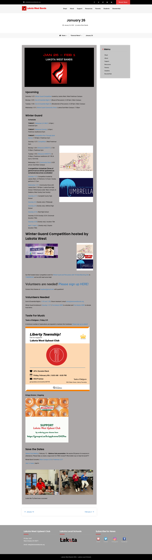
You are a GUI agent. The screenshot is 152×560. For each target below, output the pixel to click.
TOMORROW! (29, 277)
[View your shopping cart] (125, 8)
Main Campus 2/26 (46, 459)
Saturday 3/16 (32, 212)
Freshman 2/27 (58, 459)
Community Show (45, 162)
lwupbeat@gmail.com (47, 289)
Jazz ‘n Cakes (29, 463)
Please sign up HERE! (74, 284)
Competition (42, 141)
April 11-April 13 (33, 225)
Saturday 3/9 (32, 206)
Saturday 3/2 (32, 202)
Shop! (65, 8)
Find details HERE (57, 305)
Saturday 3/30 (32, 222)
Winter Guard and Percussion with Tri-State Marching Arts (71, 275)
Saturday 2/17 (32, 196)
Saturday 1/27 (32, 176)
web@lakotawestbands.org (32, 2)
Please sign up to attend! (80, 324)
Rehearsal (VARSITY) (44, 148)
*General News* (76, 35)
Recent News (123, 2)
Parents (98, 8)
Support (79, 8)
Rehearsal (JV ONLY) (42, 123)
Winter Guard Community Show (47, 107)
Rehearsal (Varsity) (41, 129)
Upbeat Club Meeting (31, 453)
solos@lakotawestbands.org (75, 301)
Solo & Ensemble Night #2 (43, 104)
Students (107, 8)
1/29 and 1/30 (45, 301)
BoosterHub (116, 8)
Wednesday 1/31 (33, 185)
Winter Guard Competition (43, 96)
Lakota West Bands (82, 25)
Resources (88, 8)
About (72, 8)
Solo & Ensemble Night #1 (43, 100)
